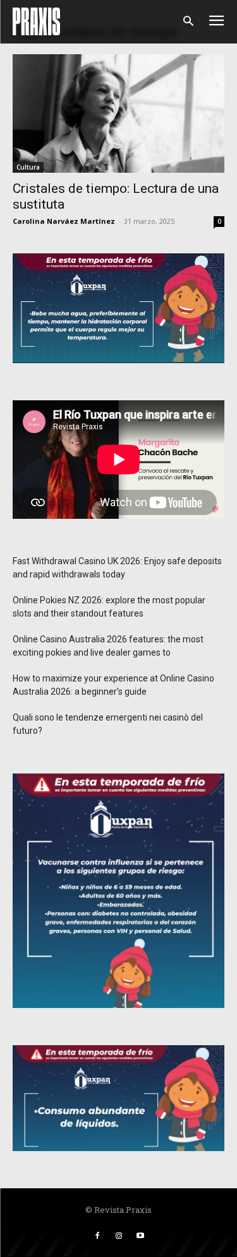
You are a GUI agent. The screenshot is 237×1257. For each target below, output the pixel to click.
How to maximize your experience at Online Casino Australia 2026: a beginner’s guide (113, 685)
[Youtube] (140, 1236)
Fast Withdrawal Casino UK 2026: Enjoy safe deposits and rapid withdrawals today (117, 567)
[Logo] (36, 21)
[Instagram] (118, 1236)
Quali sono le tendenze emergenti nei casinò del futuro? (108, 724)
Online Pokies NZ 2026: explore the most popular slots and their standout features (109, 606)
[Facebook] (97, 1236)
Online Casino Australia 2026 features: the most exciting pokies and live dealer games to (108, 645)
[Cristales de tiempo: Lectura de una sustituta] (118, 113)
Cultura (28, 167)
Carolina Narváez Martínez (64, 221)
